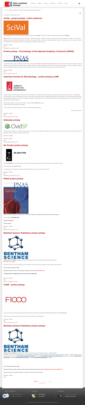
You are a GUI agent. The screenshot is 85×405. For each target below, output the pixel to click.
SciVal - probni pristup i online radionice (23, 18)
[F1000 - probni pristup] (16, 311)
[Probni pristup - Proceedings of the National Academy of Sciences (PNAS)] (16, 62)
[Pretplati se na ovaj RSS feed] (80, 13)
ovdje (23, 104)
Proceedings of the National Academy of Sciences (46, 63)
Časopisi (15, 10)
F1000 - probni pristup (14, 285)
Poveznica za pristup (8, 135)
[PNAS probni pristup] (16, 213)
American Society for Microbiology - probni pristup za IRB (31, 77)
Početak (36, 381)
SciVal (5, 38)
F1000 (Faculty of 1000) (50, 312)
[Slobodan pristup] (16, 129)
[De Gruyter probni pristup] (16, 162)
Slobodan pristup (12, 120)
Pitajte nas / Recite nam (70, 396)
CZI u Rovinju (42, 396)
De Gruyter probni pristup (16, 145)
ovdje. (17, 267)
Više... (5, 46)
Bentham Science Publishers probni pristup (24, 233)
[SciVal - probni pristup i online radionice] (16, 34)
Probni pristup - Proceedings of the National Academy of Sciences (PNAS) (39, 51)
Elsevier (67, 35)
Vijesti (11, 44)
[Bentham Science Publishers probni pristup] (16, 259)
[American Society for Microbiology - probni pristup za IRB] (16, 93)
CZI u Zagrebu (42, 394)
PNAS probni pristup (13, 179)
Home (10, 10)
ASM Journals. (77, 94)
